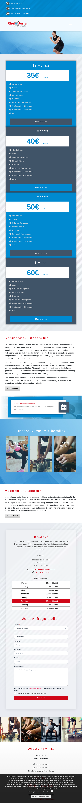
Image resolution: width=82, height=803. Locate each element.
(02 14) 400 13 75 (16, 3)
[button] (6, 729)
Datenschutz (36, 786)
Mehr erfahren (41, 319)
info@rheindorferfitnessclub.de (20, 8)
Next (77, 453)
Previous (5, 453)
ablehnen (65, 782)
